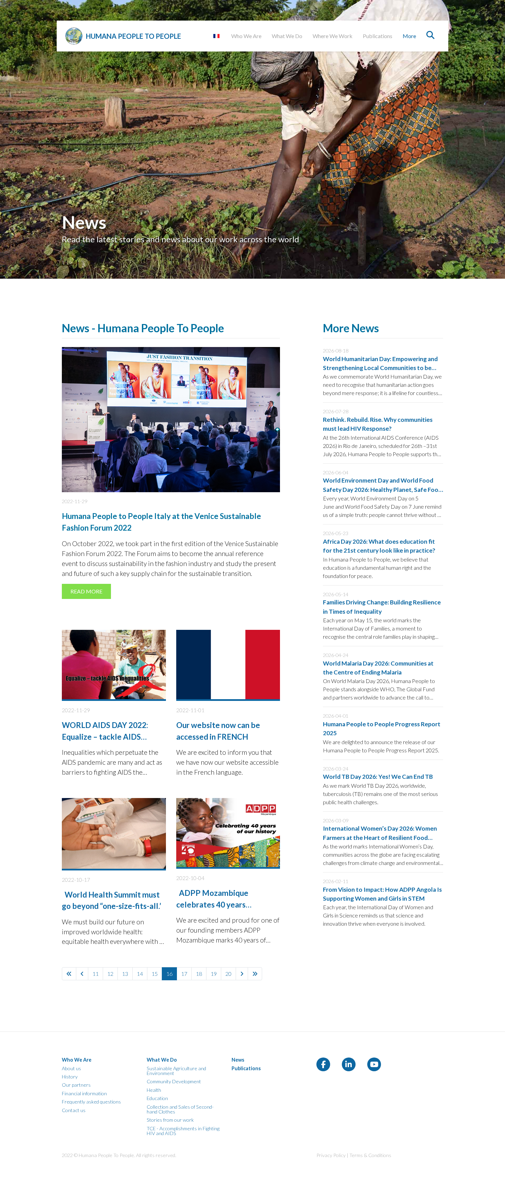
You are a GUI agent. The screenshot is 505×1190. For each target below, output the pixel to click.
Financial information (84, 1093)
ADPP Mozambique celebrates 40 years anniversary (212, 904)
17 (184, 973)
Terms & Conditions (370, 1155)
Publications (377, 36)
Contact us (74, 1110)
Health (154, 1090)
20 (228, 973)
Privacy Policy (331, 1155)
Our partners (76, 1085)
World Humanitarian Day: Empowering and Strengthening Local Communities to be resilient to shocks (380, 368)
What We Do (287, 36)
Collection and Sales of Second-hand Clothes (180, 1109)
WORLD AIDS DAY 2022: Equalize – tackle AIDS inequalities (105, 736)
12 (110, 973)
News (238, 1060)
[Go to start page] (69, 973)
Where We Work (332, 36)
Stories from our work (170, 1120)
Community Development (174, 1081)
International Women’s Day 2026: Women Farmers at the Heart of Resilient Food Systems (380, 837)
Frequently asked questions (91, 1102)
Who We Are (246, 36)
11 (95, 973)
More (409, 36)
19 (214, 973)
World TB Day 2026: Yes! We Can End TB (378, 776)
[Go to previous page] (82, 973)
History (70, 1076)
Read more (86, 591)
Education (157, 1098)
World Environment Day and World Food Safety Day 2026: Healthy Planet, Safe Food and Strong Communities (382, 489)
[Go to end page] (255, 973)
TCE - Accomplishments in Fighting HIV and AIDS (183, 1130)
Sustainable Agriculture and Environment (176, 1070)
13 (125, 973)
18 (199, 973)
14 (140, 973)
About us (71, 1068)
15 (155, 973)
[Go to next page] (242, 973)
